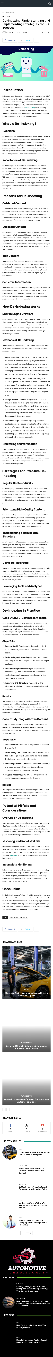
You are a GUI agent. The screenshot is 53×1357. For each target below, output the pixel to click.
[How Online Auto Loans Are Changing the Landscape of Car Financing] (9, 1221)
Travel (21, 1200)
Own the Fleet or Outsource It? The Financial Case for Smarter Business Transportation (33, 1303)
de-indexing (14, 917)
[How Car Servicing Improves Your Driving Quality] (8, 1325)
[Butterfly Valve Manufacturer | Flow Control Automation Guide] (26, 1078)
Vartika (12, 32)
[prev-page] (4, 1109)
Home (4, 12)
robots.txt (23, 917)
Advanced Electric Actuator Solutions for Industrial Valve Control (27, 1047)
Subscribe (43, 1124)
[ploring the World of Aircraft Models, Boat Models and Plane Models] (9, 1204)
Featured (19, 1283)
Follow (26, 1124)
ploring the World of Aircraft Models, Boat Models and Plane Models (33, 1205)
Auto (26, 990)
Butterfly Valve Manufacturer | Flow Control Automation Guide (26, 1100)
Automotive (26, 1043)
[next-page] (7, 1109)
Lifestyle (11, 12)
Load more (26, 1233)
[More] (36, 40)
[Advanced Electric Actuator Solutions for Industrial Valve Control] (26, 1025)
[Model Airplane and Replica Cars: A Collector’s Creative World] (8, 1340)
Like (10, 1124)
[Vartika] (4, 32)
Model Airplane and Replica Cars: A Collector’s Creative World (31, 1341)
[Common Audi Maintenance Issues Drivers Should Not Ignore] (26, 972)
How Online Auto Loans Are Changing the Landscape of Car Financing (33, 1222)
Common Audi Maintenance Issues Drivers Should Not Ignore (26, 994)
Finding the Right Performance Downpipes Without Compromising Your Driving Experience (32, 1288)
